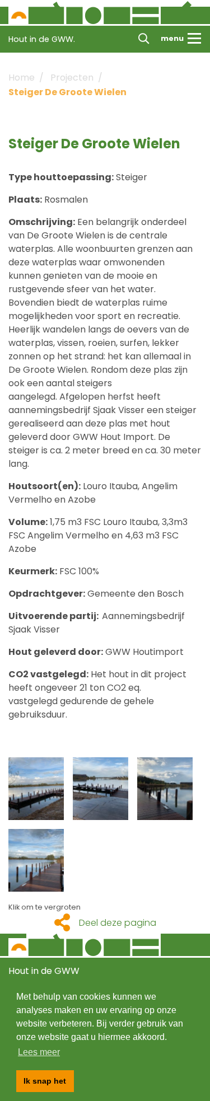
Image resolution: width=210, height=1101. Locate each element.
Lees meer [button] (39, 1052)
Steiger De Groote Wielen (67, 92)
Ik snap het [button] (45, 1080)
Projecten (72, 77)
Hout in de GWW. (41, 39)
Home (21, 77)
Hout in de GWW (44, 970)
